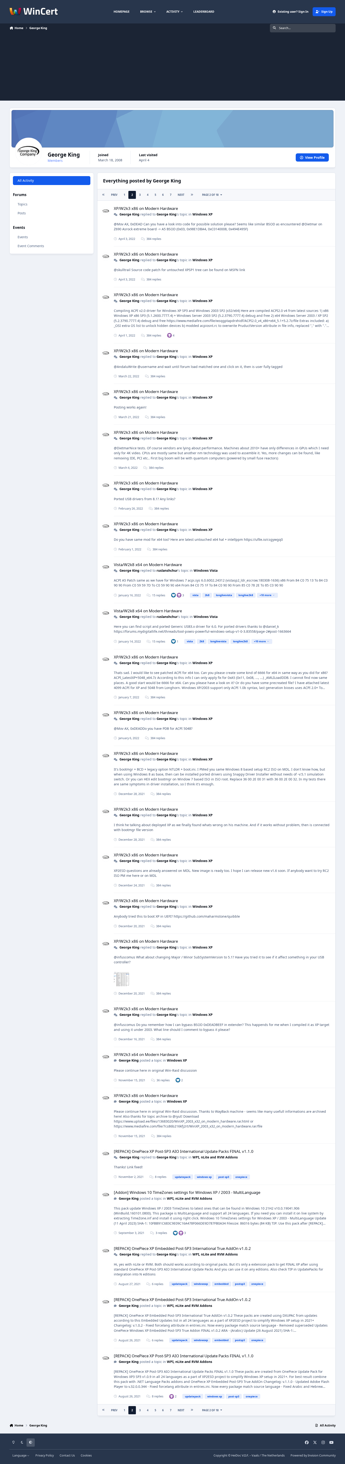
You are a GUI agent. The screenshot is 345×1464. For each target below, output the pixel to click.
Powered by (313, 1455)
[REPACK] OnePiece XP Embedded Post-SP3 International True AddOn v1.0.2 (182, 1248)
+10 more (266, 595)
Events (23, 237)
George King (129, 214)
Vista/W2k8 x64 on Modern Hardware (148, 564)
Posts (22, 213)
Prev (114, 195)
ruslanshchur (167, 570)
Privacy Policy (44, 1455)
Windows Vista (206, 570)
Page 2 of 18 (210, 195)
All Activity (26, 180)
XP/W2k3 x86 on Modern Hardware (146, 208)
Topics (22, 204)
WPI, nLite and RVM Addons (215, 1157)
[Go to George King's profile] (106, 211)
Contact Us (67, 1455)
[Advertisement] (172, 68)
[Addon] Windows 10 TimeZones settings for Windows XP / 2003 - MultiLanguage (187, 1192)
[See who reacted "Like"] (173, 595)
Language (19, 1455)
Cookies (86, 1455)
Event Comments (31, 246)
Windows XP (202, 214)
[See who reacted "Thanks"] (169, 335)
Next (181, 195)
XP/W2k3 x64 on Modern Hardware (146, 1054)
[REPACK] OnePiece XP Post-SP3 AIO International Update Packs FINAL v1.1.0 (183, 1151)
